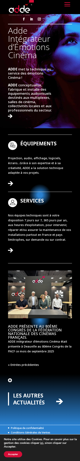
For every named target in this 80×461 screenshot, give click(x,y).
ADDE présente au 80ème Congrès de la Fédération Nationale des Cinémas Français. (35, 332)
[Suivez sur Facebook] (24, 19)
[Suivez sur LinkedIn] (31, 19)
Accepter (13, 454)
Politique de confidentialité (27, 428)
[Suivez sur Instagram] (39, 19)
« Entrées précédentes (23, 365)
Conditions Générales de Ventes (30, 432)
